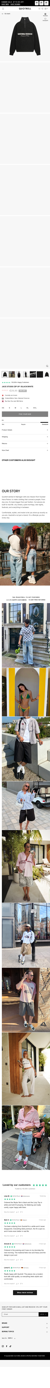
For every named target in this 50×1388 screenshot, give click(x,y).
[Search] (42, 8)
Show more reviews (25, 1292)
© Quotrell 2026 (8, 1356)
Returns (4, 443)
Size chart (5, 450)
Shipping (5, 437)
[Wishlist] (39, 8)
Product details (7, 430)
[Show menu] (3, 8)
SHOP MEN (5, 4)
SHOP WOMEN (15, 4)
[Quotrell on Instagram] (3, 1346)
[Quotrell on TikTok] (10, 1346)
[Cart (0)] (45, 8)
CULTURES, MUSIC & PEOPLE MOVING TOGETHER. (29, 1356)
